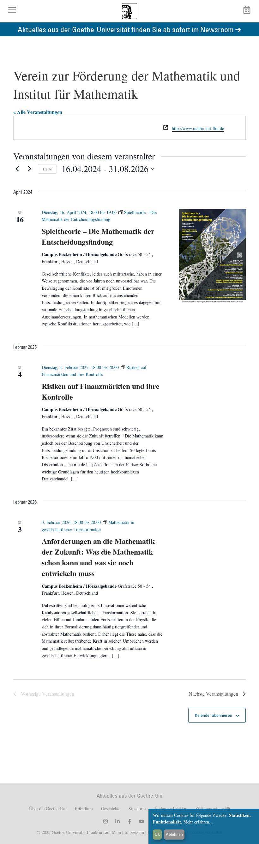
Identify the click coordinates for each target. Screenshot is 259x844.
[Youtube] (141, 821)
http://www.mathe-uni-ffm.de (198, 128)
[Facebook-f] (129, 821)
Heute (47, 168)
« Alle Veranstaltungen (37, 112)
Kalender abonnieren (213, 715)
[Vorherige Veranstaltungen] (17, 169)
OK (157, 834)
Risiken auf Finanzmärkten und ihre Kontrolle (101, 391)
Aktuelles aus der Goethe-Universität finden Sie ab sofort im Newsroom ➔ (129, 29)
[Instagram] (105, 821)
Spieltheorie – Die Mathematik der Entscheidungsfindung (98, 236)
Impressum (133, 832)
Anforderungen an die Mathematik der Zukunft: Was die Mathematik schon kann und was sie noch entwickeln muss (98, 557)
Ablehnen (174, 834)
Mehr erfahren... (198, 822)
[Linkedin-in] (117, 821)
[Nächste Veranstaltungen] (29, 169)
